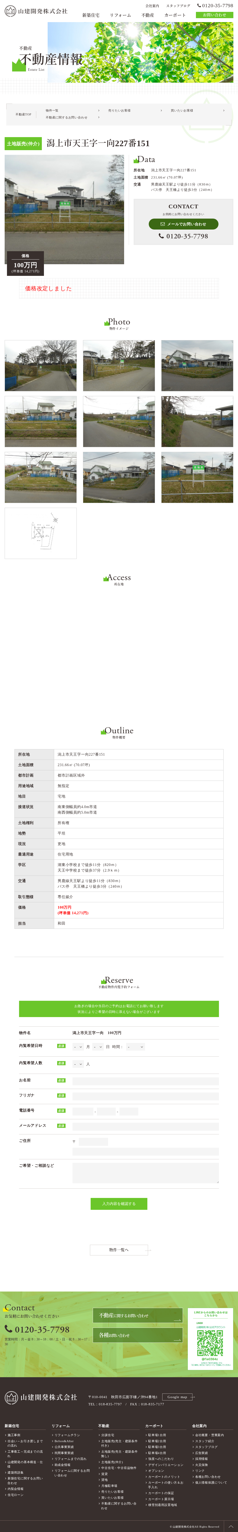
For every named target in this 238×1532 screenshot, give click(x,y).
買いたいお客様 (182, 110)
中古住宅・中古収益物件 (119, 1468)
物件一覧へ (119, 1250)
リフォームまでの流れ (71, 1459)
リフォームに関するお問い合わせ (72, 1473)
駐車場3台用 (157, 1447)
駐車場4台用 (157, 1453)
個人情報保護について (211, 1482)
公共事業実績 (64, 1447)
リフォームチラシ (67, 1435)
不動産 (147, 15)
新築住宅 (91, 15)
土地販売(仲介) (112, 1462)
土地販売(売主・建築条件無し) (119, 1454)
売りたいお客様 (119, 110)
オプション (156, 1470)
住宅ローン (16, 1495)
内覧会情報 (16, 1489)
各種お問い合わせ (208, 1476)
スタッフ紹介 (205, 1441)
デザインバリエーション (166, 1465)
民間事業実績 (64, 1453)
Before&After (64, 1441)
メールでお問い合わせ (186, 224)
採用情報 (201, 1459)
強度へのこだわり (161, 1459)
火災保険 (201, 1465)
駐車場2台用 (157, 1441)
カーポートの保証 (161, 1493)
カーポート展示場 (161, 1499)
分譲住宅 (107, 1435)
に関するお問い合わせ (123, 1315)
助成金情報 (63, 1465)
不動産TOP (23, 114)
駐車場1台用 (157, 1435)
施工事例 (14, 1435)
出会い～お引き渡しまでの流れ (25, 1443)
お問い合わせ (214, 15)
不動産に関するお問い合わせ (66, 117)
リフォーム (120, 15)
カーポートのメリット (164, 1476)
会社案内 (152, 6)
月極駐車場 (109, 1486)
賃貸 (104, 1474)
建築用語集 (16, 1472)
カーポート (175, 15)
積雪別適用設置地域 (162, 1505)
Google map (177, 1397)
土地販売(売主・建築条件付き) (119, 1443)
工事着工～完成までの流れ (25, 1454)
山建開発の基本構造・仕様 (25, 1464)
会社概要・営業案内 (209, 1435)
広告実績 (201, 1453)
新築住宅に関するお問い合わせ (25, 1481)
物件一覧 (52, 110)
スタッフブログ (178, 6)
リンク (200, 1470)
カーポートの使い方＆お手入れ (166, 1485)
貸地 (104, 1479)
